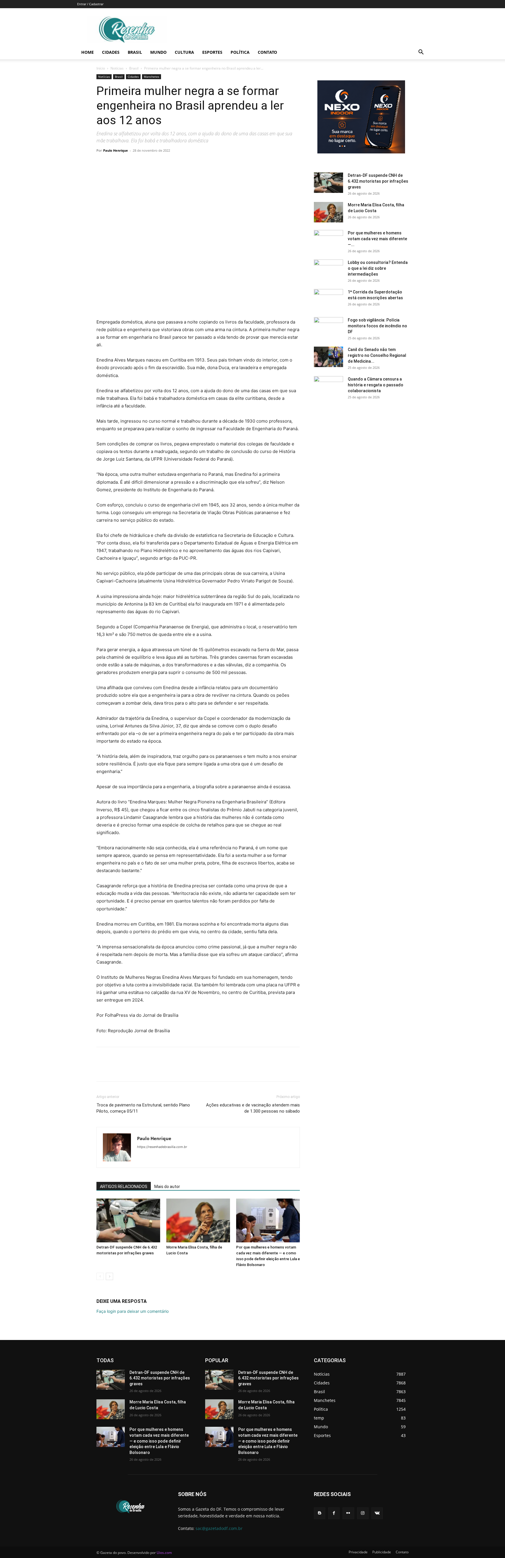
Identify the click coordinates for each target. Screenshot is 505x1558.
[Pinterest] (129, 164)
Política (240, 52)
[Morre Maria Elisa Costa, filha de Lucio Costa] (198, 1220)
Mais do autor (167, 1186)
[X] (116, 164)
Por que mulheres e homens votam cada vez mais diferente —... (377, 239)
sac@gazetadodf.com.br (219, 1528)
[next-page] (109, 1276)
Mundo (158, 52)
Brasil (135, 52)
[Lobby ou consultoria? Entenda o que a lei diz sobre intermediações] (328, 270)
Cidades (111, 52)
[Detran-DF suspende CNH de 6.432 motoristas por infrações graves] (128, 1220)
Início (100, 68)
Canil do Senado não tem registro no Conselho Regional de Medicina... (377, 355)
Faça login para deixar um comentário (132, 1311)
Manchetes (151, 77)
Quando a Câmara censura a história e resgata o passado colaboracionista (375, 385)
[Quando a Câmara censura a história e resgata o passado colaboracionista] (328, 386)
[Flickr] (348, 1513)
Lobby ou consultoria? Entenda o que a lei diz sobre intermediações (378, 268)
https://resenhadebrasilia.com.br (162, 1147)
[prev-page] (100, 1276)
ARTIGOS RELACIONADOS (123, 1186)
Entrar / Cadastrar (90, 4)
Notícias (117, 68)
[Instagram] (363, 1513)
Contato (267, 52)
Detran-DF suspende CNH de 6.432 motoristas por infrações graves (378, 181)
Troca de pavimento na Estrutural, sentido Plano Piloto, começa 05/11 (143, 1108)
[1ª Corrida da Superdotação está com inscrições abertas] (328, 299)
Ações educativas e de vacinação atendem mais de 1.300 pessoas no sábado (253, 1108)
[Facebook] (102, 164)
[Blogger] (319, 1513)
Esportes (212, 52)
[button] (421, 53)
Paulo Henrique (115, 150)
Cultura (184, 52)
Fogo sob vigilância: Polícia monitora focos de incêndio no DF (377, 326)
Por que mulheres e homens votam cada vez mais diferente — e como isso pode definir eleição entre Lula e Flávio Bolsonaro (159, 1441)
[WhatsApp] (142, 164)
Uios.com (164, 1552)
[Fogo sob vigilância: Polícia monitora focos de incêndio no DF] (328, 327)
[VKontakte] (377, 1513)
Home (87, 52)
